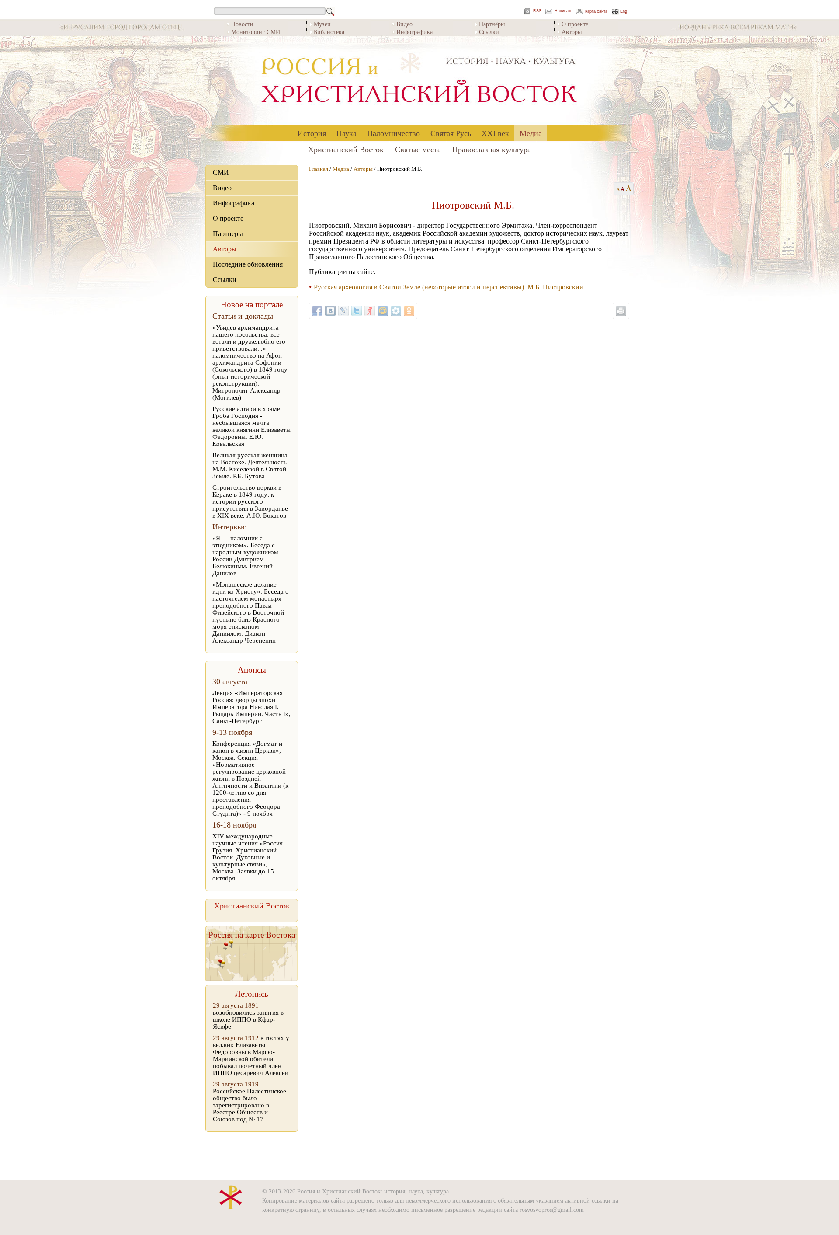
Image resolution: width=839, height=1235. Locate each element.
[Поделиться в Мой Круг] (396, 311)
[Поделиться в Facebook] (317, 311)
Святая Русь (450, 133)
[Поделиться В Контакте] (330, 311)
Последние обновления (248, 264)
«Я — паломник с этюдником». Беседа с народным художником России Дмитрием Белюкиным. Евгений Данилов (245, 556)
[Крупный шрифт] (623, 188)
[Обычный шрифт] (617, 188)
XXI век (495, 133)
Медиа (531, 133)
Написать (563, 11)
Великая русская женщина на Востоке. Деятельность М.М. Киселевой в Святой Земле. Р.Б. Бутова (250, 466)
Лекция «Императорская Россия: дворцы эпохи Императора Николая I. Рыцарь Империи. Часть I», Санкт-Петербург (251, 706)
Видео (404, 24)
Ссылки (489, 32)
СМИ (221, 172)
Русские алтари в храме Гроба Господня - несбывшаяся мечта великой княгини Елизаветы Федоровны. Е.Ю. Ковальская (251, 426)
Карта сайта (596, 12)
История (312, 133)
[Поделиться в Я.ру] (369, 311)
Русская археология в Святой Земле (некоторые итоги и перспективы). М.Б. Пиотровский (448, 287)
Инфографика (414, 32)
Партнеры (228, 233)
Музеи (322, 24)
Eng (623, 12)
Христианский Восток (346, 149)
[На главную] (419, 80)
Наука (346, 133)
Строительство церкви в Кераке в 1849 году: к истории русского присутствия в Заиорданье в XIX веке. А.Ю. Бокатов (250, 501)
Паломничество (393, 133)
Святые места (418, 149)
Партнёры (492, 24)
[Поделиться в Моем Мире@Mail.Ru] (383, 311)
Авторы (572, 32)
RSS (537, 11)
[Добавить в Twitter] (356, 311)
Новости (242, 24)
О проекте (575, 24)
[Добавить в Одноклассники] (409, 311)
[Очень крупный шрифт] (629, 188)
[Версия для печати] (621, 311)
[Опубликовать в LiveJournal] (343, 311)
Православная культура (491, 149)
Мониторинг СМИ (255, 32)
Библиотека (329, 32)
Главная (318, 169)
